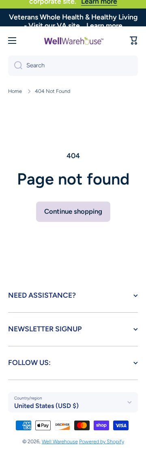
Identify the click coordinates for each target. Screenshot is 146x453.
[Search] (15, 66)
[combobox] (73, 66)
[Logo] (73, 40)
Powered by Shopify (101, 441)
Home (15, 91)
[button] (134, 40)
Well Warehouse (60, 441)
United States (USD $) (46, 406)
